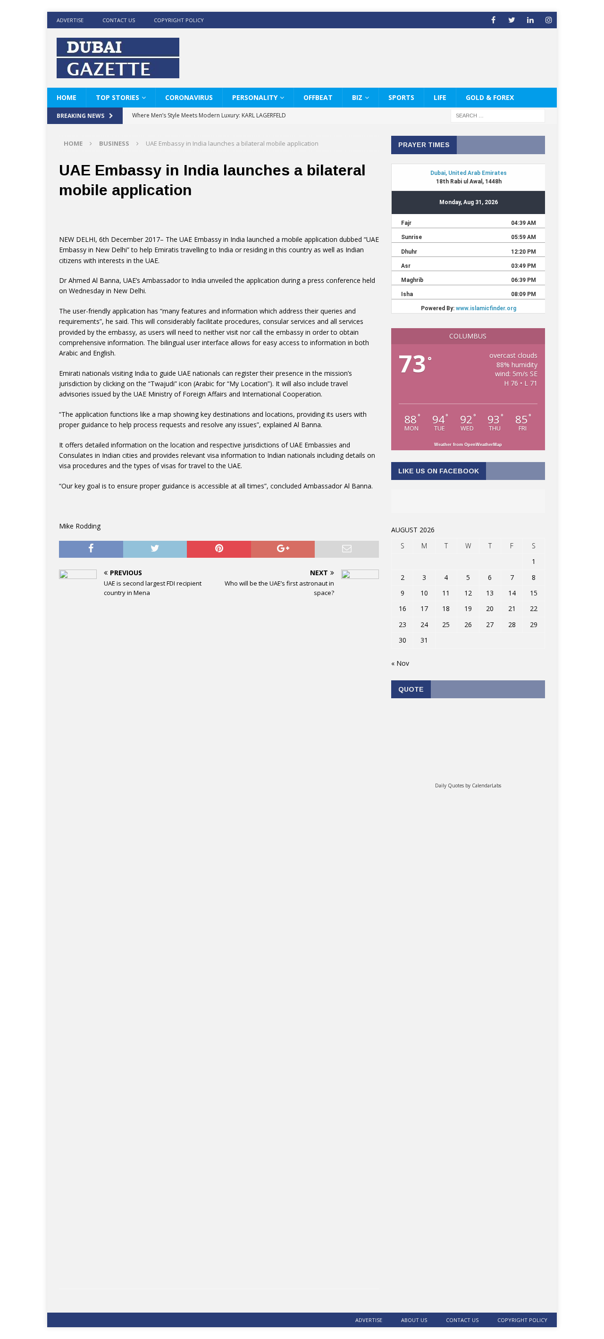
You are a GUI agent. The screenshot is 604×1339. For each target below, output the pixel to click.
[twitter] (511, 20)
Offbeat (318, 97)
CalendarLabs (486, 785)
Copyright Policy (179, 20)
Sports (401, 97)
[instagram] (548, 20)
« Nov (400, 663)
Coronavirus (189, 97)
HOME (66, 97)
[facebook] (493, 20)
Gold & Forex (490, 97)
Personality (254, 97)
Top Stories (117, 97)
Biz (357, 97)
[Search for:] (498, 115)
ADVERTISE (70, 20)
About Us (414, 1319)
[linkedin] (530, 20)
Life (440, 97)
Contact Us (118, 20)
